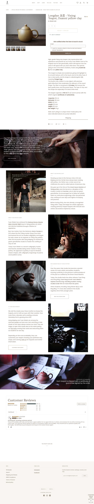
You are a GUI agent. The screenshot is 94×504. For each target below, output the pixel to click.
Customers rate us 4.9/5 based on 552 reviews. (91, 498)
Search (8, 472)
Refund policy (9, 482)
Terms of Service (10, 480)
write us (23, 340)
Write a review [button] (81, 404)
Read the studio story (59, 296)
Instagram (37, 470)
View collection (12, 158)
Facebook (36, 472)
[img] (15, 416)
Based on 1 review (12, 405)
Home (7, 9)
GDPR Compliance (11, 477)
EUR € (50, 489)
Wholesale (9, 470)
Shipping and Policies (11, 475)
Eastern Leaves (45, 492)
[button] (68, 118)
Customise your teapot (17, 347)
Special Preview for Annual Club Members (22, 9)
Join (85, 475)
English (43, 489)
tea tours (14, 328)
